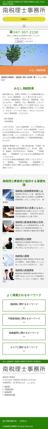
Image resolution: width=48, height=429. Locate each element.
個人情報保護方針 (10, 421)
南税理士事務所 (7, 77)
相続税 (7, 387)
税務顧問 (8, 392)
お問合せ (24, 19)
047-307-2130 (26, 32)
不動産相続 (8, 389)
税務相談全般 (9, 395)
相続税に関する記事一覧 (26, 77)
